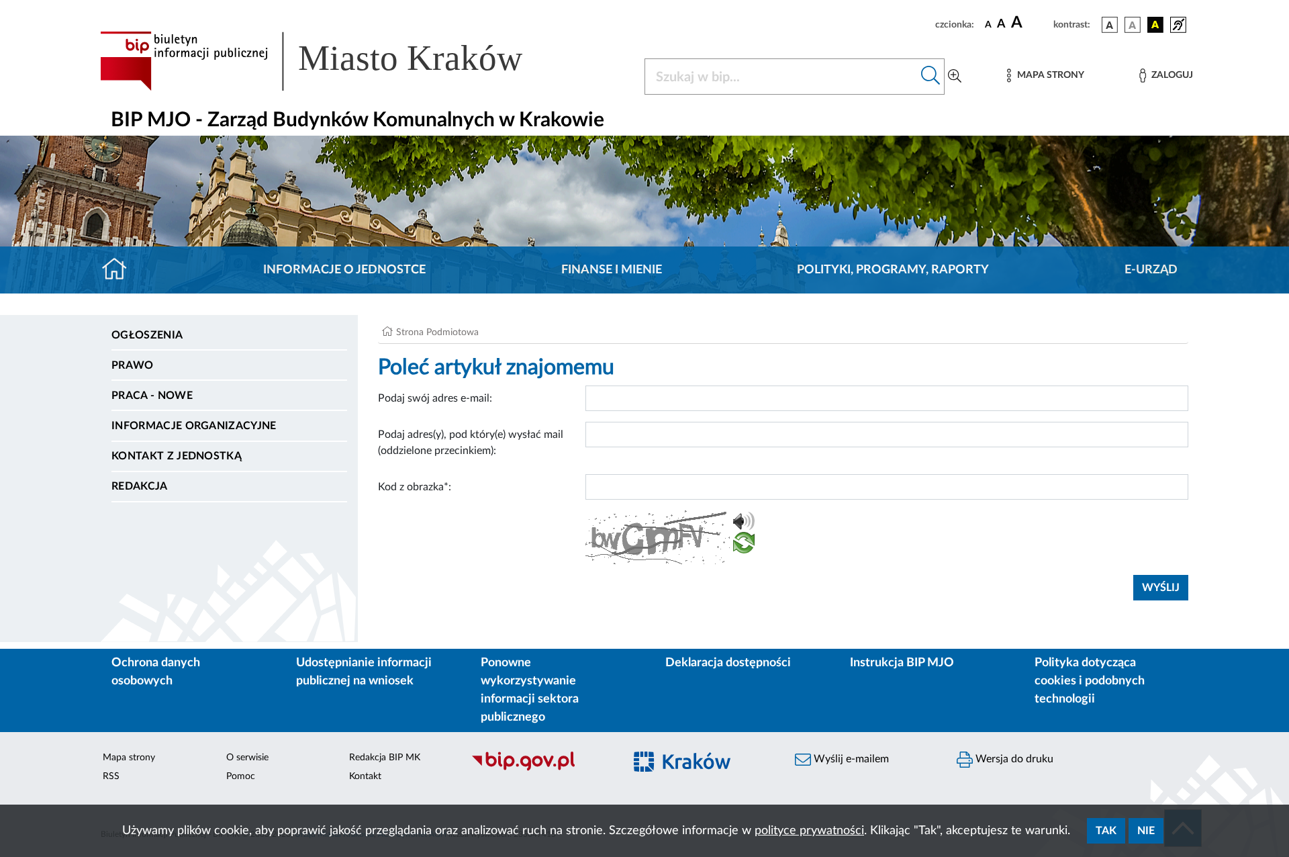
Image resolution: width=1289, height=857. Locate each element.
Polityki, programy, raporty (893, 270)
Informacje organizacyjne (194, 425)
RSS (111, 776)
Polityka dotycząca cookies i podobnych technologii (1090, 681)
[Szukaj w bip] (931, 76)
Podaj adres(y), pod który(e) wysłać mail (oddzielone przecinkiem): (470, 442)
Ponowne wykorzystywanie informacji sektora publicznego (530, 690)
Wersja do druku (1013, 759)
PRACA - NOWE (152, 395)
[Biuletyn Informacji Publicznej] (541, 769)
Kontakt (365, 776)
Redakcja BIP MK (384, 757)
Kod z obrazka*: (414, 487)
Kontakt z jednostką (176, 456)
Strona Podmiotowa (437, 332)
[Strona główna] (120, 270)
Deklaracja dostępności (728, 663)
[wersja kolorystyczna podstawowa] (1110, 25)
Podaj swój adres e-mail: (435, 398)
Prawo (132, 365)
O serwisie (247, 757)
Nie (1146, 830)
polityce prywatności (809, 831)
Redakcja (139, 486)
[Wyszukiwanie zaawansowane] (954, 76)
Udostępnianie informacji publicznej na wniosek (364, 672)
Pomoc (240, 776)
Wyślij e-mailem (850, 759)
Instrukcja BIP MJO (902, 663)
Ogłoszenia (147, 335)
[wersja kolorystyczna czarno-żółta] (1155, 25)
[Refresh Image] (744, 545)
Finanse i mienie (611, 270)
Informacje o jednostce (344, 270)
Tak (1106, 830)
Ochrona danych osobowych (155, 672)
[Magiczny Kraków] (702, 769)
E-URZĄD (1151, 270)
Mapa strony (129, 757)
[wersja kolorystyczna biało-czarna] (1133, 25)
